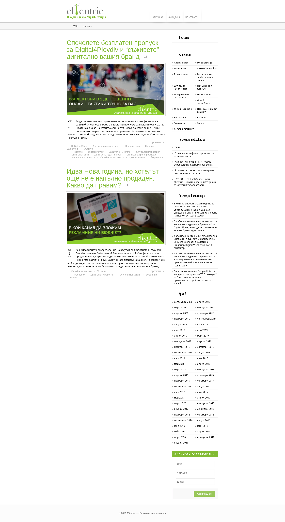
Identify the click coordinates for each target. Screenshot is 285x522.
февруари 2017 (205, 403)
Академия (174, 17)
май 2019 (202, 330)
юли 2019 (202, 324)
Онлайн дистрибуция (203, 102)
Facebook (79, 274)
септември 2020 (183, 301)
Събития (88, 148)
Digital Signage (204, 62)
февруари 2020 (205, 307)
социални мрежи (135, 157)
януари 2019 (204, 341)
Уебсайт (158, 17)
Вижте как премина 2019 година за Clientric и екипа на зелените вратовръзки (194, 206)
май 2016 (179, 431)
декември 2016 (205, 408)
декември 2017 (205, 375)
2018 (75, 26)
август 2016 (203, 420)
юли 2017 (179, 392)
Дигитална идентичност (106, 146)
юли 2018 (179, 358)
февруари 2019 (182, 341)
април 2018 (203, 363)
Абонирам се (204, 493)
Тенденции (157, 157)
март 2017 (180, 403)
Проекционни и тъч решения (207, 110)
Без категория (181, 74)
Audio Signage (181, 62)
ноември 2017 (182, 380)
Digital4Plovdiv (96, 151)
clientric (78, 151)
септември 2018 (183, 352)
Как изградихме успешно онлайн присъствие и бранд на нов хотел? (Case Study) (195, 212)
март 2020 (180, 307)
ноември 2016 (182, 414)
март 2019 (203, 335)
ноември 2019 (182, 318)
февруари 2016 (205, 437)
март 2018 (180, 369)
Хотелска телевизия (184, 128)
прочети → (157, 142)
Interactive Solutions (207, 68)
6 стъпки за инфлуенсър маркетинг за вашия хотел (195, 155)
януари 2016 (181, 442)
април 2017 (203, 397)
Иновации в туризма (83, 157)
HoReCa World (79, 146)
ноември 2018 (182, 346)
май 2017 (179, 397)
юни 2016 (202, 425)
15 (145, 56)
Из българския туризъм (204, 87)
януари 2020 (181, 313)
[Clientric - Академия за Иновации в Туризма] (100, 7)
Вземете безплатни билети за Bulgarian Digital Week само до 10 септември (193, 244)
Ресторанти (180, 117)
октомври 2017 (205, 380)
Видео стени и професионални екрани (205, 77)
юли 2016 (179, 425)
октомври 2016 (205, 414)
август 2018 (203, 352)
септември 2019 (206, 318)
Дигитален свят (80, 154)
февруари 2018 (205, 369)
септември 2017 (183, 386)
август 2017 (203, 386)
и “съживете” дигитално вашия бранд (113, 49)
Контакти (192, 17)
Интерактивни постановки (181, 96)
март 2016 (180, 437)
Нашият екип (132, 146)
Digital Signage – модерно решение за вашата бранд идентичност (196, 229)
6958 (177, 147)
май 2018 (179, 363)
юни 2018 (202, 358)
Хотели (101, 271)
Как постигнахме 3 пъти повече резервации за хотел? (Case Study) (193, 163)
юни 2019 (179, 330)
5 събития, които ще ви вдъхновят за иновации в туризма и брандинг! (195, 223)
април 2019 (180, 335)
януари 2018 (181, 375)
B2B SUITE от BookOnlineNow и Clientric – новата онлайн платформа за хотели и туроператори (195, 181)
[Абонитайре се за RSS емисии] (278, 12)
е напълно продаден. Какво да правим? (113, 178)
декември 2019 (205, 313)
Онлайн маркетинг (81, 271)
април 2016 (203, 431)
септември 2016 (183, 420)
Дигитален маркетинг (148, 151)
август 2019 (180, 324)
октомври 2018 (205, 346)
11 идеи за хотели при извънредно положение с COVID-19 (194, 172)
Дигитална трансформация (142, 154)
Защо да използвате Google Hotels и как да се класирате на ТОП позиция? (195, 273)
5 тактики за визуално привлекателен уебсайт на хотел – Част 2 (193, 280)
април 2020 (203, 301)
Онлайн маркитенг (110, 157)
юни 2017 (202, 392)
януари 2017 (181, 408)
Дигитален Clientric (119, 151)
